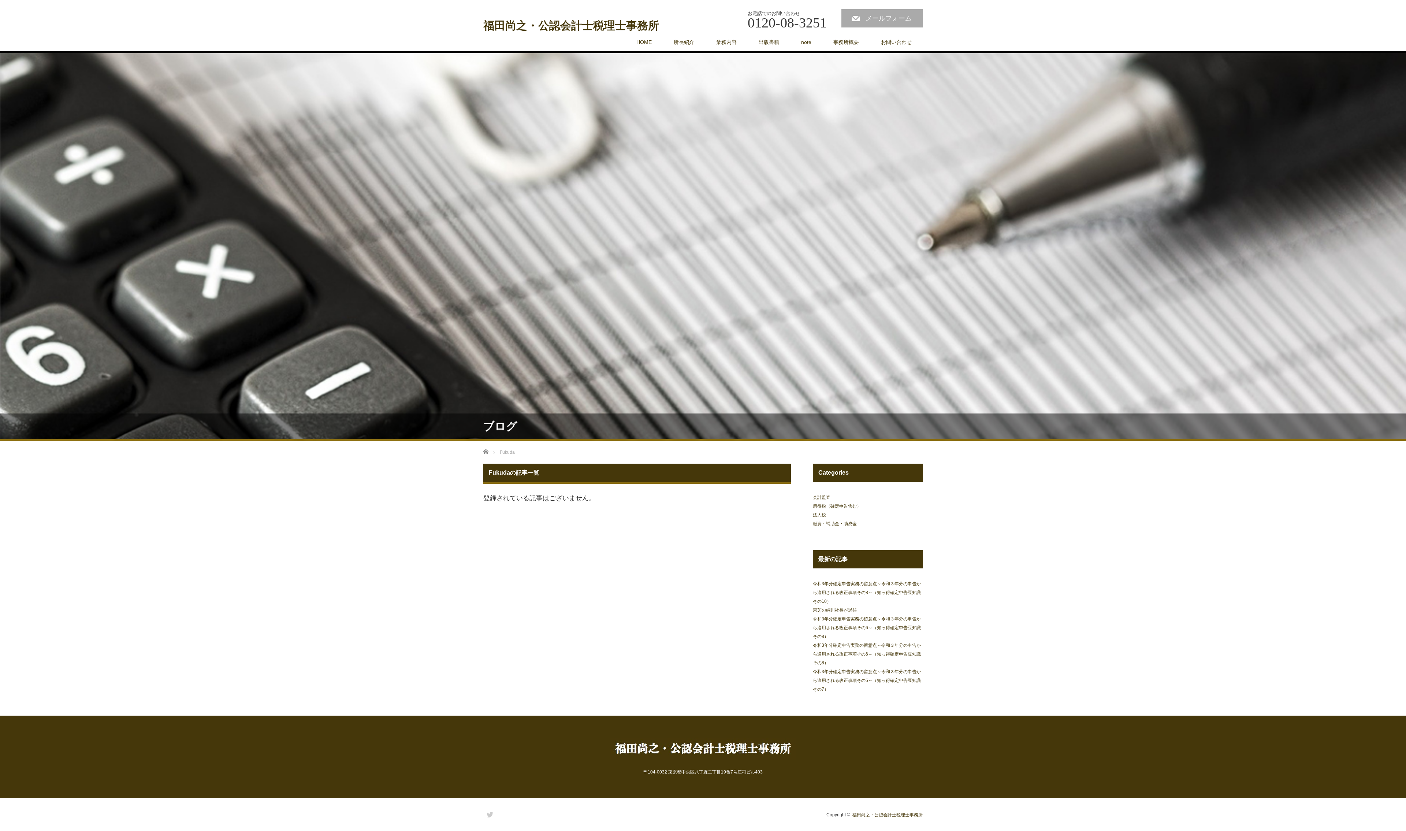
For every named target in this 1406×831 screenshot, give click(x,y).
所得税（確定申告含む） (837, 506)
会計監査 (821, 497)
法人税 (819, 514)
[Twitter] (488, 813)
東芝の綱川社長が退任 (835, 610)
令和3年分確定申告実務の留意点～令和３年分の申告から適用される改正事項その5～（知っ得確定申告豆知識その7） (867, 680)
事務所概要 (846, 42)
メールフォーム (889, 18)
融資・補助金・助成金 (835, 523)
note (806, 42)
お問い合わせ (896, 42)
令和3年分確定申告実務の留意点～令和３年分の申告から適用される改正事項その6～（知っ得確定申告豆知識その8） (867, 627)
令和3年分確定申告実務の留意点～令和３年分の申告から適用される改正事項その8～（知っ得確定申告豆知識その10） (867, 592)
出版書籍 (769, 42)
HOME (644, 42)
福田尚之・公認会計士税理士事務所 (571, 25)
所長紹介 (684, 42)
